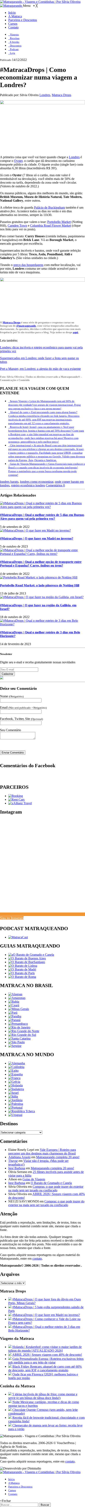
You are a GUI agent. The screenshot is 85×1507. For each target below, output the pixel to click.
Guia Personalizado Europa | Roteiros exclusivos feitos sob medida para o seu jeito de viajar (46, 1360)
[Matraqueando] (11, 5)
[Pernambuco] (18, 1023)
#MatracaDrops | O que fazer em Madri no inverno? (36, 538)
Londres (44, 95)
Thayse (13, 1161)
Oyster (18, 161)
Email (23, 707)
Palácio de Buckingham (49, 207)
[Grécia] (14, 1081)
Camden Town (17, 225)
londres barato (9, 481)
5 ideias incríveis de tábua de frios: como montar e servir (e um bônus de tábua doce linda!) (42, 1396)
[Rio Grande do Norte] (23, 1031)
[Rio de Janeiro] (19, 1027)
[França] (14, 1078)
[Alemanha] (16, 1063)
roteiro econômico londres (28, 485)
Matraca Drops (61, 95)
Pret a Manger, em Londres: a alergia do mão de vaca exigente (40, 368)
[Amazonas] (16, 998)
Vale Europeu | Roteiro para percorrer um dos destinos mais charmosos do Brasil (42, 1151)
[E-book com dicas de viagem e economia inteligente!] (27, 958)
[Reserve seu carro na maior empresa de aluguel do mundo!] (16, 799)
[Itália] (13, 1096)
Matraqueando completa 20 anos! (57, 1157)
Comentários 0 (55, 485)
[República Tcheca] (21, 1111)
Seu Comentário (10, 730)
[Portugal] (15, 1107)
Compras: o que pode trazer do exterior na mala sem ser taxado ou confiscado (45, 1188)
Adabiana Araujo (19, 1157)
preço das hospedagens (28, 265)
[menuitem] (12, 12)
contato (37, 1258)
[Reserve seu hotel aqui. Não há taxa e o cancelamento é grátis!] (15, 796)
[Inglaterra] (16, 1089)
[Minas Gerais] (18, 1009)
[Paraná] (14, 1020)
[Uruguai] (15, 1115)
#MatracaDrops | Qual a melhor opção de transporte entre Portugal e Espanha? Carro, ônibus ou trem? (40, 563)
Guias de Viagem (33, 1179)
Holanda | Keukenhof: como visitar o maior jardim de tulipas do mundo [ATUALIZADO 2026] (45, 1348)
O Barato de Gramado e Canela (51, 1183)
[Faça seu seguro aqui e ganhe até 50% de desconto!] (20, 803)
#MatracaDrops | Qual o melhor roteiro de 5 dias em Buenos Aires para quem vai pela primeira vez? (42, 516)
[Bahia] (13, 1001)
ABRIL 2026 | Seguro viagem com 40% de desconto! (47, 1354)
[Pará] (12, 1012)
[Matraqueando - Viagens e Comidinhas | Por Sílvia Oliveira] (40, 1)
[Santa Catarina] (19, 1038)
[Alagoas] (15, 994)
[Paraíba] (14, 1016)
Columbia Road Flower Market (50, 225)
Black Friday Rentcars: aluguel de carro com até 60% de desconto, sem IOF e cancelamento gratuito (45, 1368)
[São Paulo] (16, 1042)
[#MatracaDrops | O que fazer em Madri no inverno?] (35, 530)
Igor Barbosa (16, 1168)
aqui (75, 332)
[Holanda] (15, 1085)
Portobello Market (59, 222)
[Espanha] (15, 1074)
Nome (12, 696)
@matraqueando (26, 325)
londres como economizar (36, 481)
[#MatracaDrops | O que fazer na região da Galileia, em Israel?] (42, 597)
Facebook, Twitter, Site (21, 719)
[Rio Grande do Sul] (22, 1034)
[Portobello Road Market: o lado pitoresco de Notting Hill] (38, 577)
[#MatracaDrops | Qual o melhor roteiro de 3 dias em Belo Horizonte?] (42, 624)
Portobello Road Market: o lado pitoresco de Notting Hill (39, 585)
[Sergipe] (14, 1046)
